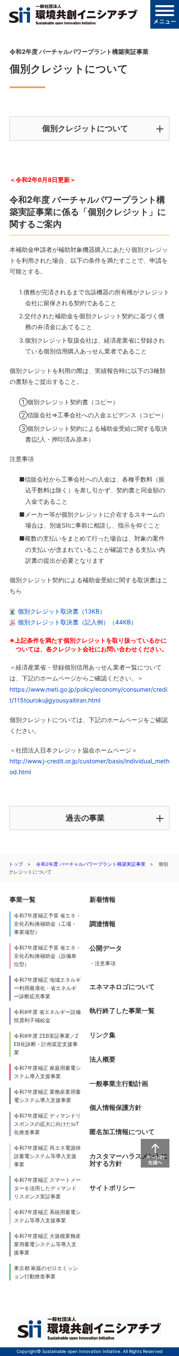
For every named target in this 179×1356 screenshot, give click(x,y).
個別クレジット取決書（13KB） (62, 611)
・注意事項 (103, 963)
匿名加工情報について (122, 1131)
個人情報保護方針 (116, 1107)
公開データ (106, 948)
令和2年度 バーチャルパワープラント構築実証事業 (91, 864)
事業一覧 (23, 899)
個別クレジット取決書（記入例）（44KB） (77, 622)
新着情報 (103, 899)
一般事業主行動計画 (119, 1083)
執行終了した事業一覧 (122, 1010)
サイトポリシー (112, 1187)
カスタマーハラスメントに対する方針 (129, 1160)
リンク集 (103, 1035)
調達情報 (103, 923)
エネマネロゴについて (122, 986)
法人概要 (103, 1059)
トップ (16, 864)
